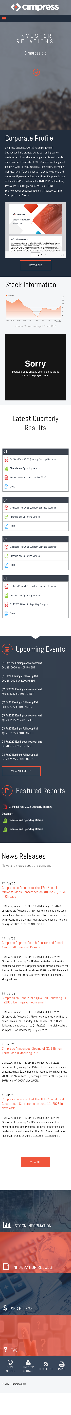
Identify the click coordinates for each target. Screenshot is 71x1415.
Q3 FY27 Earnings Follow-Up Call (20, 728)
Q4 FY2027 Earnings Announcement (22, 741)
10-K (12, 486)
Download (35, 265)
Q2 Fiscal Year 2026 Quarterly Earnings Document (33, 546)
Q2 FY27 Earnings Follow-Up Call (20, 702)
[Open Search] (4, 18)
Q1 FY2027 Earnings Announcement (22, 663)
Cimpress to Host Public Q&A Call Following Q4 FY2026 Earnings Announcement (34, 1000)
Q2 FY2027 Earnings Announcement (22, 689)
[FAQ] (35, 1335)
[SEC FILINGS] (35, 1294)
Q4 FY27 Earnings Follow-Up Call (20, 754)
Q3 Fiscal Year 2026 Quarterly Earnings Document (33, 507)
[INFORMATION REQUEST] (35, 1252)
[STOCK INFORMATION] (35, 1211)
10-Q (12, 525)
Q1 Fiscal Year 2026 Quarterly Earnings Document (33, 586)
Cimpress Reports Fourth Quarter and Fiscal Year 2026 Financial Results (32, 944)
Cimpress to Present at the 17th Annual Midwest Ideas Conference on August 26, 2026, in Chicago (34, 892)
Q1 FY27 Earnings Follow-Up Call (20, 676)
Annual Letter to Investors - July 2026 (28, 477)
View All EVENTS (21, 771)
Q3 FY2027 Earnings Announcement (22, 715)
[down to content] (37, 72)
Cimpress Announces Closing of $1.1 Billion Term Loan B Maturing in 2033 (32, 1050)
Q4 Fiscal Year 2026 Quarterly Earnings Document (33, 459)
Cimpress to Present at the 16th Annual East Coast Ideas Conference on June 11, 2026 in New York (33, 1103)
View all (35, 1162)
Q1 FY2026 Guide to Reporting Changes (29, 604)
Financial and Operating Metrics (25, 468)
